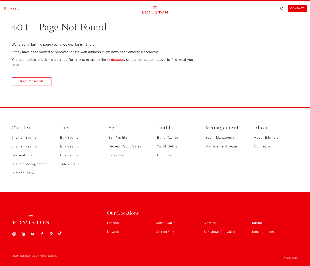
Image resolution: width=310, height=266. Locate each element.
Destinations (22, 155)
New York (212, 223)
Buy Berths (69, 155)
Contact (297, 8)
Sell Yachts (118, 137)
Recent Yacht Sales (125, 146)
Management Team (221, 146)
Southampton (263, 231)
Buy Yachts (69, 137)
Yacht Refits (167, 146)
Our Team (262, 146)
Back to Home (31, 81)
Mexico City (165, 231)
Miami (257, 223)
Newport (114, 231)
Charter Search (24, 146)
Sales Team (69, 164)
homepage (115, 59)
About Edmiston (267, 137)
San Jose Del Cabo (219, 231)
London (113, 223)
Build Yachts (167, 137)
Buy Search (69, 146)
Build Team (166, 155)
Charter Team (23, 173)
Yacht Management (222, 137)
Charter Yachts (24, 137)
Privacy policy (290, 257)
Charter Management (29, 164)
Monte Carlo (165, 223)
